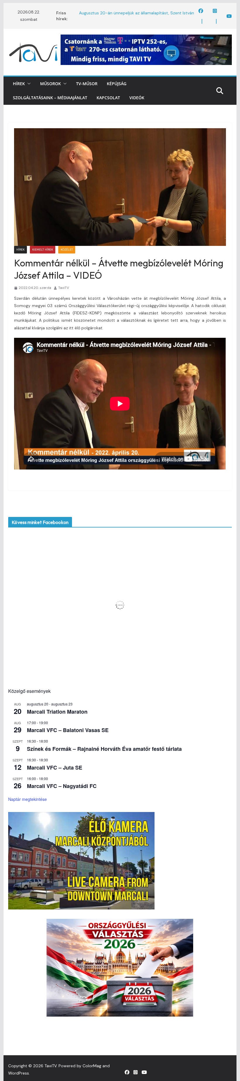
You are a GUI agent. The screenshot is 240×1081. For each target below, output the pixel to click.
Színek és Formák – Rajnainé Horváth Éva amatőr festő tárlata (104, 749)
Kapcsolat (108, 97)
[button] (28, 84)
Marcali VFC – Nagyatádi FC (62, 786)
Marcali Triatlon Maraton (57, 711)
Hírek (19, 83)
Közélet (67, 249)
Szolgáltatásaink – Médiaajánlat (50, 97)
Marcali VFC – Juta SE (54, 767)
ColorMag (92, 1065)
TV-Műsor (86, 83)
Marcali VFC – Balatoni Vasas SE (68, 730)
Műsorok (50, 83)
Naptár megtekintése (27, 799)
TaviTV (63, 287)
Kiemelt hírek (42, 249)
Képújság (116, 83)
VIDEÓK (136, 97)
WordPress (18, 1073)
